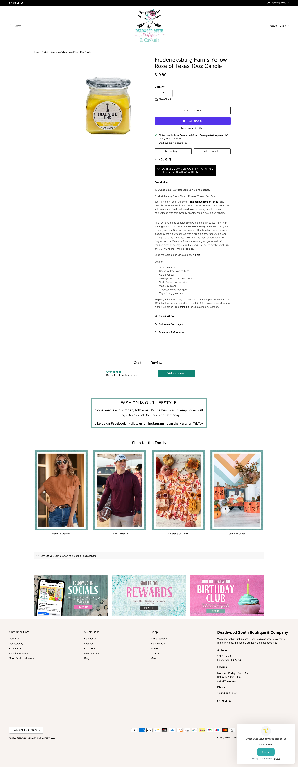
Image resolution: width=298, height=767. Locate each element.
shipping (184, 306)
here (197, 254)
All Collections (159, 638)
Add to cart (192, 110)
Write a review (176, 373)
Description (161, 182)
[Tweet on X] (162, 159)
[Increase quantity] (169, 93)
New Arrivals (158, 643)
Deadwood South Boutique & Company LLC (35, 738)
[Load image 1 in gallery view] (107, 97)
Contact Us (15, 648)
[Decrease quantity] (157, 93)
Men (153, 658)
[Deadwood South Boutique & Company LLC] (149, 26)
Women (155, 648)
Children (155, 653)
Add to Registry (173, 151)
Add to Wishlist (212, 151)
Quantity (160, 86)
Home (36, 52)
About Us (14, 638)
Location (89, 643)
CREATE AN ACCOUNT (187, 172)
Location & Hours (18, 653)
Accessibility (16, 643)
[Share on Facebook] (166, 159)
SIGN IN (166, 172)
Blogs (87, 658)
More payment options (192, 128)
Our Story (89, 648)
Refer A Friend (92, 653)
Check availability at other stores (173, 143)
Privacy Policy (223, 737)
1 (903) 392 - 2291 (227, 692)
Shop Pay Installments (21, 658)
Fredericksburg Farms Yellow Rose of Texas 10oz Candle (66, 52)
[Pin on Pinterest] (170, 159)
